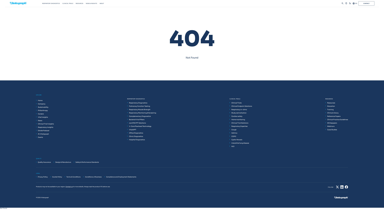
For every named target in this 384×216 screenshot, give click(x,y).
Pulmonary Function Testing (139, 106)
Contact (366, 3)
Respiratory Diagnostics (138, 103)
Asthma (234, 133)
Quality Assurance (44, 162)
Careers (41, 114)
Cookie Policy (57, 177)
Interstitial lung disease (240, 143)
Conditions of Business (93, 177)
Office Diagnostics (136, 133)
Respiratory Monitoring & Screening (142, 113)
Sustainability (43, 107)
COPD (233, 136)
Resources (331, 103)
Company (41, 104)
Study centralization (238, 113)
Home (40, 100)
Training (330, 109)
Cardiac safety (236, 116)
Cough (233, 130)
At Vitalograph (43, 134)
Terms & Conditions (73, 177)
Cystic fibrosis (236, 140)
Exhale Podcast (43, 131)
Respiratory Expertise (239, 126)
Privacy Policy (43, 177)
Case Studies (332, 130)
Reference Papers (333, 116)
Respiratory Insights (45, 127)
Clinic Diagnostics (136, 136)
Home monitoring (238, 119)
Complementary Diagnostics (140, 116)
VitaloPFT (132, 130)
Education (331, 106)
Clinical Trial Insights (46, 124)
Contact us (69, 187)
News (40, 121)
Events (40, 137)
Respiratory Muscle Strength (139, 109)
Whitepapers (332, 123)
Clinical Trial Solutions (239, 123)
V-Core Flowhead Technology (140, 126)
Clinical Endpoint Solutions (241, 106)
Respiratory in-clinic (239, 109)
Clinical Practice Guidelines (337, 119)
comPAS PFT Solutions (137, 123)
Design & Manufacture (63, 162)
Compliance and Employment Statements (121, 177)
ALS (232, 146)
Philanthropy (43, 110)
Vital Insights (43, 117)
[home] (26, 3)
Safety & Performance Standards (87, 162)
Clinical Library (332, 113)
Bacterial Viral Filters (136, 119)
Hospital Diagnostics (137, 140)
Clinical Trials (236, 103)
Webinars (330, 126)
